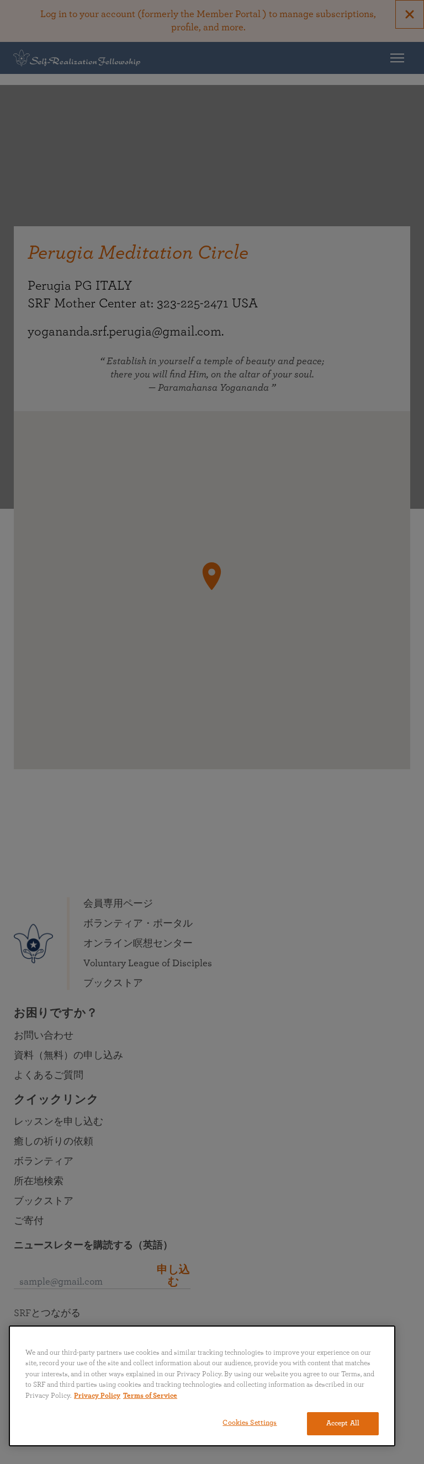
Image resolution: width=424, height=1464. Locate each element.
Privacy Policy (97, 1395)
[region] (202, 1385)
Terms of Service (150, 1395)
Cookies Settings (249, 1422)
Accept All (342, 1423)
